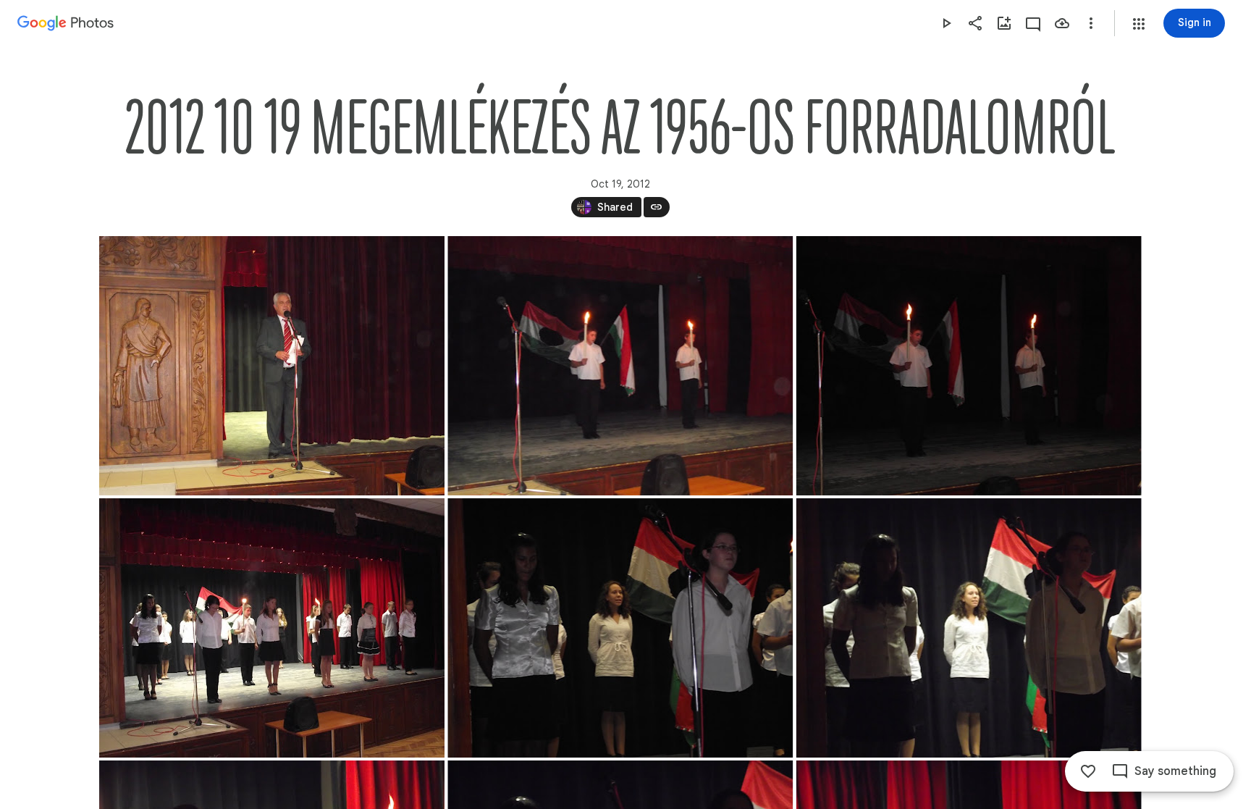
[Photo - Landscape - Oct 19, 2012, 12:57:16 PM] (620, 628)
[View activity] (1033, 23)
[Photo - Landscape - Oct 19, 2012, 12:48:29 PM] (272, 365)
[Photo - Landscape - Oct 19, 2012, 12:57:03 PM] (272, 628)
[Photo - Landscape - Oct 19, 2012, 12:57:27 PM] (968, 628)
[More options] (1091, 23)
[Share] (975, 23)
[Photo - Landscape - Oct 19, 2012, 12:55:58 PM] (620, 365)
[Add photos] (1004, 23)
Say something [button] (1175, 771)
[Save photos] (1062, 23)
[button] (1138, 23)
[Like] (1088, 771)
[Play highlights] (946, 23)
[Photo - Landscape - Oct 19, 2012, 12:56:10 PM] (968, 365)
